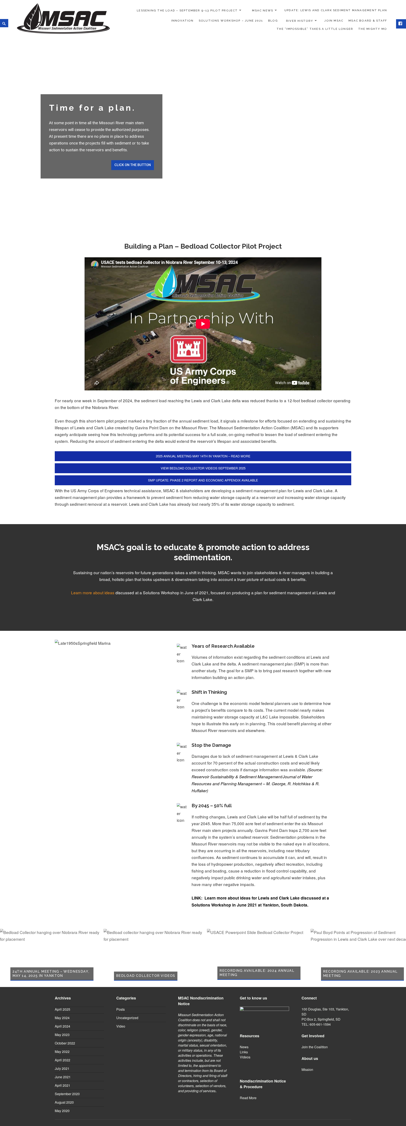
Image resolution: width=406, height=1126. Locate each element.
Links (244, 1052)
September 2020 (67, 1093)
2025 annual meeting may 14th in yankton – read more (203, 456)
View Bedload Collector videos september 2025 (203, 468)
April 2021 (62, 1085)
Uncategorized (127, 1017)
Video (120, 1026)
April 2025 (62, 1009)
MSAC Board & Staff (367, 20)
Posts (120, 1009)
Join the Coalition (315, 1046)
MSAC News (262, 10)
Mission (307, 1069)
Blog (273, 20)
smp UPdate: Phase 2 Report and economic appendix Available (203, 480)
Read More (248, 1097)
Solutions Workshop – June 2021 (231, 20)
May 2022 (62, 1051)
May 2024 (62, 1017)
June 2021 (63, 1076)
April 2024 (62, 1026)
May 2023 (62, 1034)
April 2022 (62, 1060)
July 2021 (62, 1068)
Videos (245, 1057)
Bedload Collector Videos (145, 976)
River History (299, 20)
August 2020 (64, 1102)
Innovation (182, 20)
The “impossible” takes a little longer (315, 28)
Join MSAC (333, 20)
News (244, 1046)
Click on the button (132, 165)
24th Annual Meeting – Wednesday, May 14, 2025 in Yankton (50, 973)
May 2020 (62, 1110)
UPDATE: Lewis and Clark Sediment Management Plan (335, 10)
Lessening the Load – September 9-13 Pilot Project (187, 10)
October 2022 (65, 1043)
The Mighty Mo (372, 28)
